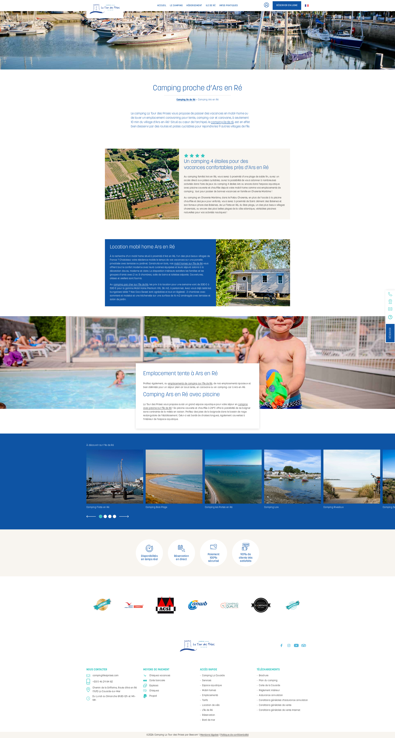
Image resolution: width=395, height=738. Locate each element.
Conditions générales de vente (275, 705)
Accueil (161, 5)
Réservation (208, 715)
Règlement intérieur (269, 690)
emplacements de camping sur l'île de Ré (190, 383)
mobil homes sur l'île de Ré (188, 263)
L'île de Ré (207, 710)
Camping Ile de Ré (186, 100)
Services (206, 680)
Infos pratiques (228, 5)
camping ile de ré (222, 122)
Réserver (390, 333)
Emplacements (210, 695)
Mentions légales (209, 735)
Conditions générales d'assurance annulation (283, 700)
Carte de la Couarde (269, 685)
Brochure (263, 675)
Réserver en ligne (287, 5)
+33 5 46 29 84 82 (103, 682)
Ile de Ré (211, 5)
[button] (91, 516)
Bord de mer (208, 720)
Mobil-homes (209, 690)
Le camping (176, 5)
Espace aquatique (212, 685)
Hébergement (194, 5)
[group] (114, 479)
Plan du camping (268, 680)
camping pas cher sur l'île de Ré (131, 284)
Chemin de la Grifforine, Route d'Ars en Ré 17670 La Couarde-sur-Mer (115, 690)
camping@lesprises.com (105, 675)
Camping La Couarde (213, 675)
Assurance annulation (271, 695)
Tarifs (205, 700)
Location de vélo (211, 705)
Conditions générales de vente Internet (279, 710)
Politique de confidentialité (234, 735)
